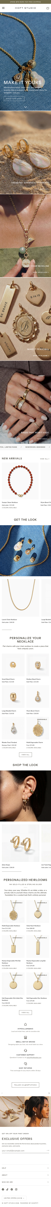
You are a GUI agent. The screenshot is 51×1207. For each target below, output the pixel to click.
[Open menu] (5, 8)
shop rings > (43, 439)
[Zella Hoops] (20, 843)
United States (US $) (13, 1198)
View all (44, 459)
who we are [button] (7, 1182)
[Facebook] (3, 1189)
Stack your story (14, 98)
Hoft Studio (9, 1203)
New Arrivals (12, 458)
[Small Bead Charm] (13, 665)
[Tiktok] (7, 1189)
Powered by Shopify (29, 1203)
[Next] (49, 1093)
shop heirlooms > (41, 356)
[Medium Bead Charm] (37, 665)
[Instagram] (16, 1189)
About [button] (4, 1175)
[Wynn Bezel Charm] (37, 696)
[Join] (47, 1150)
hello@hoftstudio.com (34, 1057)
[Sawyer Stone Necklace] (20, 481)
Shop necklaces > (41, 272)
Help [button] (4, 1168)
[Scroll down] (25, 105)
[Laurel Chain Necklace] (20, 598)
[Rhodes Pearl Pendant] (13, 728)
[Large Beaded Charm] (13, 696)
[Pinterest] (12, 1189)
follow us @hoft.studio (25, 1085)
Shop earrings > (41, 189)
